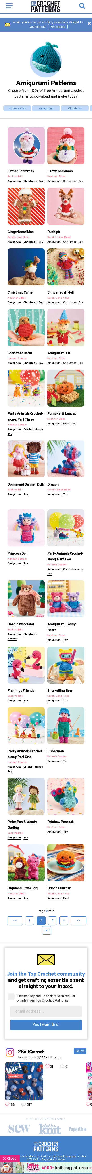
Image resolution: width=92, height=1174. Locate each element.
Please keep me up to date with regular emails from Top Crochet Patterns (46, 998)
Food (66, 423)
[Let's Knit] (50, 1129)
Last (47, 930)
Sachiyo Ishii (15, 176)
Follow (80, 1051)
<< (15, 920)
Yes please (57, 27)
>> (79, 920)
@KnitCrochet (30, 1052)
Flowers (12, 639)
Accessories (17, 108)
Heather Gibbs (56, 176)
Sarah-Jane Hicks (18, 237)
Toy (41, 181)
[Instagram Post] (24, 1081)
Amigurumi (46, 108)
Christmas (75, 108)
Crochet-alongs (33, 429)
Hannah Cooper (17, 358)
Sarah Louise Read (59, 237)
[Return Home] (45, 11)
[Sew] (19, 1129)
